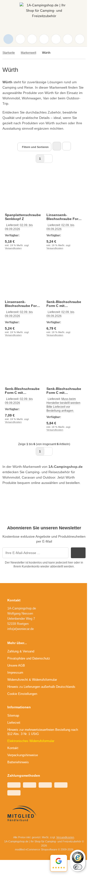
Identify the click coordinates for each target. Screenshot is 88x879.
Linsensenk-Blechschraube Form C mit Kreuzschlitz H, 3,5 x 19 (22, 304)
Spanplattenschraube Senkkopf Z (23, 217)
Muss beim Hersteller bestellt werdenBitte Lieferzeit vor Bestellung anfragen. (63, 404)
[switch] (77, 867)
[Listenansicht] (66, 146)
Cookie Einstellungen (22, 694)
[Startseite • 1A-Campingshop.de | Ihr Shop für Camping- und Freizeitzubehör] (44, 14)
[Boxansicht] (57, 146)
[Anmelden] (32, 39)
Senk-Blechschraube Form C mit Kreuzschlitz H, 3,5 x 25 (22, 391)
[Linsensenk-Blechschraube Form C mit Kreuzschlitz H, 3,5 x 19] (23, 278)
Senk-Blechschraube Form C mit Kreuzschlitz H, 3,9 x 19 (63, 391)
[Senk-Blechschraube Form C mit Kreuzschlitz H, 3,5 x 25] (23, 364)
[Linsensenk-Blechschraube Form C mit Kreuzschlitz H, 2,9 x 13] (64, 191)
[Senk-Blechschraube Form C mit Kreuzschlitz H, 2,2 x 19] (64, 278)
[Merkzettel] (44, 39)
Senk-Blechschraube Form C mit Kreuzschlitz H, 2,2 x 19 (63, 304)
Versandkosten (13, 248)
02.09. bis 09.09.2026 (19, 227)
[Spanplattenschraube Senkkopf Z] (23, 191)
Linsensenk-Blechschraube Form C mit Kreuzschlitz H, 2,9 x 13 (63, 217)
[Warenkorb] (56, 39)
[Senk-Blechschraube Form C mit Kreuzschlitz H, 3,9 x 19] (64, 364)
